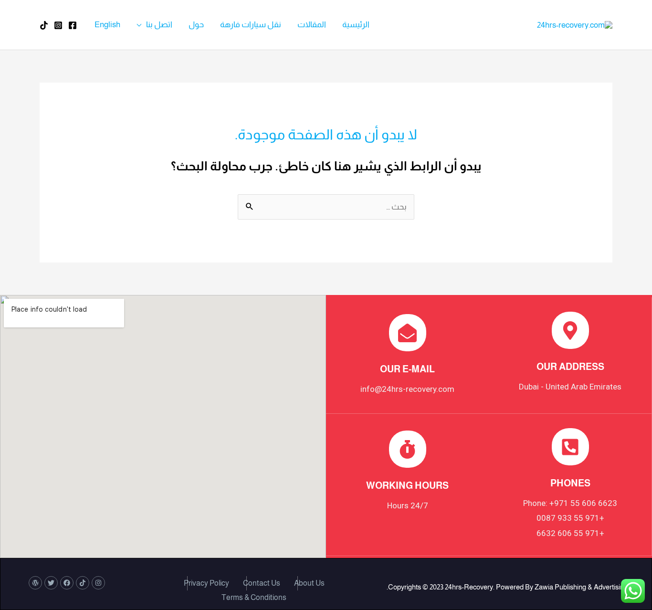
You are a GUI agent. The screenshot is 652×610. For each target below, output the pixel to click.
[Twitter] (51, 582)
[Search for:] (326, 206)
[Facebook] (72, 25)
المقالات (311, 24)
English (107, 24)
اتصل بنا (159, 24)
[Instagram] (58, 25)
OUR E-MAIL (407, 369)
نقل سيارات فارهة (250, 24)
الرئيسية (355, 24)
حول (196, 24)
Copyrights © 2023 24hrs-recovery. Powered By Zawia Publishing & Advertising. (507, 587)
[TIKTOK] (44, 25)
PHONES (570, 483)
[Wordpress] (35, 582)
